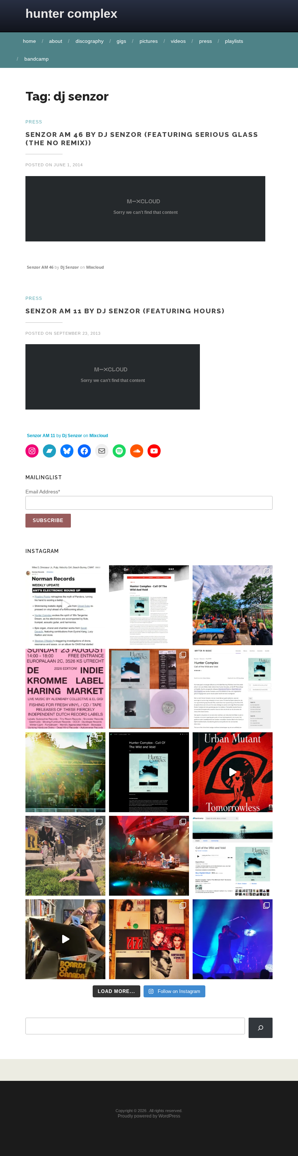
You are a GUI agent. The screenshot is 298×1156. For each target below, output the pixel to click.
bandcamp (36, 59)
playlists (234, 41)
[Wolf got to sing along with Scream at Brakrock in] (65, 856)
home (29, 41)
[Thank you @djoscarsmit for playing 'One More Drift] (65, 939)
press (205, 41)
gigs (121, 41)
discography (90, 41)
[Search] (261, 1028)
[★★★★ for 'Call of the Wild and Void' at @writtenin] (233, 689)
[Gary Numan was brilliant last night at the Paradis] (233, 939)
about (55, 41)
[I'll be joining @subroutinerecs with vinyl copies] (65, 689)
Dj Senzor (69, 267)
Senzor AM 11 (41, 435)
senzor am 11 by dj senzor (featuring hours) (125, 311)
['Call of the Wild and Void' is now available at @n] (65, 605)
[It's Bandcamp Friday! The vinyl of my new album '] (233, 856)
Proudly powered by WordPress (149, 1116)
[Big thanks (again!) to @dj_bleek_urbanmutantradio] (233, 772)
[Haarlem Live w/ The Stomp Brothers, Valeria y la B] (65, 772)
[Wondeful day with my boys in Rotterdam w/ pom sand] (149, 939)
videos (178, 41)
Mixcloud (95, 267)
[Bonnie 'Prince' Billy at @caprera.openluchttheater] (149, 856)
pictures (149, 41)
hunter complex (71, 13)
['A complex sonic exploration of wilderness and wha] (149, 772)
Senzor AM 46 (40, 267)
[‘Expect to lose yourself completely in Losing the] (149, 605)
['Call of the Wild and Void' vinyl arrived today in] (149, 689)
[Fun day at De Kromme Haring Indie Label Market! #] (233, 605)
